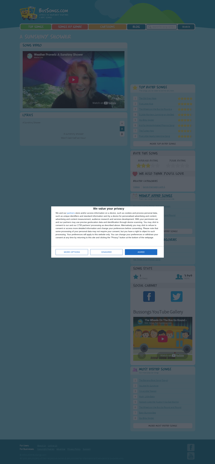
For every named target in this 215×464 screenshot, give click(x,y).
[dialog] (107, 232)
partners (71, 213)
